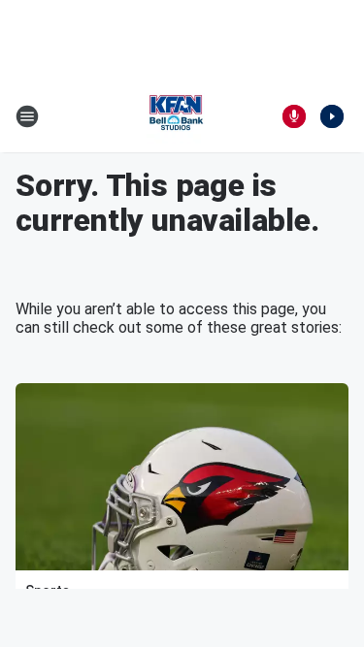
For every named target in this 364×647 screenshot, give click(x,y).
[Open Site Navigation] (27, 116)
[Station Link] (176, 116)
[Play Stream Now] (332, 116)
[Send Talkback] (294, 116)
